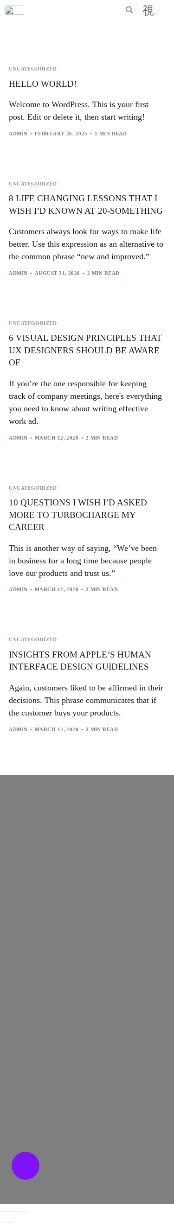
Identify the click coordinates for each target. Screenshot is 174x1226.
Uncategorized (33, 68)
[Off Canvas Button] (148, 10)
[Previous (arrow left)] (3, 1222)
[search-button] (129, 11)
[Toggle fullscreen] (10, 1211)
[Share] (17, 1211)
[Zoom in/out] (3, 1211)
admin (18, 133)
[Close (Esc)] (25, 1211)
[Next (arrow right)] (10, 1222)
